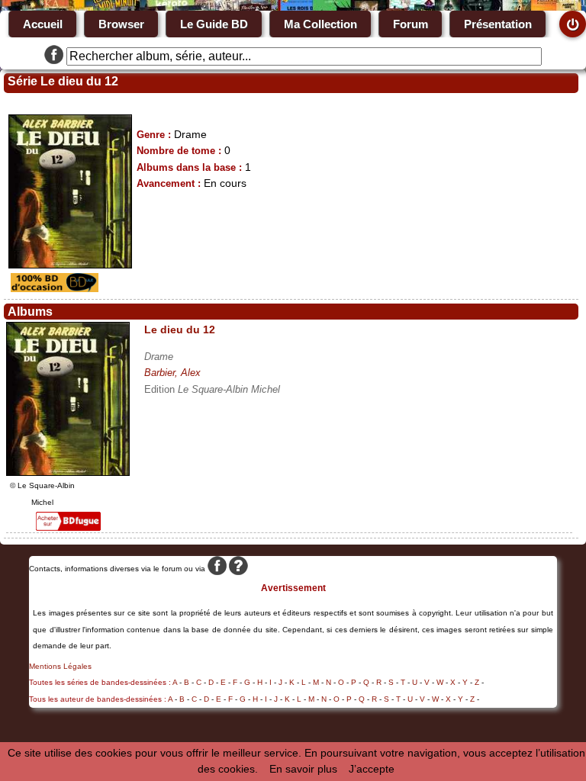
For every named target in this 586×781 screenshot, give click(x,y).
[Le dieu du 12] (68, 472)
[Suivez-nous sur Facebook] (53, 56)
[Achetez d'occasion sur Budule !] (52, 288)
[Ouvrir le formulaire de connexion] (572, 24)
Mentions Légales (60, 666)
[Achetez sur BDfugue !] (68, 527)
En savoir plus (303, 769)
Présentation (498, 24)
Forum (410, 24)
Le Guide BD (214, 24)
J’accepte (371, 769)
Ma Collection (320, 24)
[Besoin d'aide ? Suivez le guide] (238, 568)
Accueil (43, 24)
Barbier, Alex (172, 372)
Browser (121, 24)
